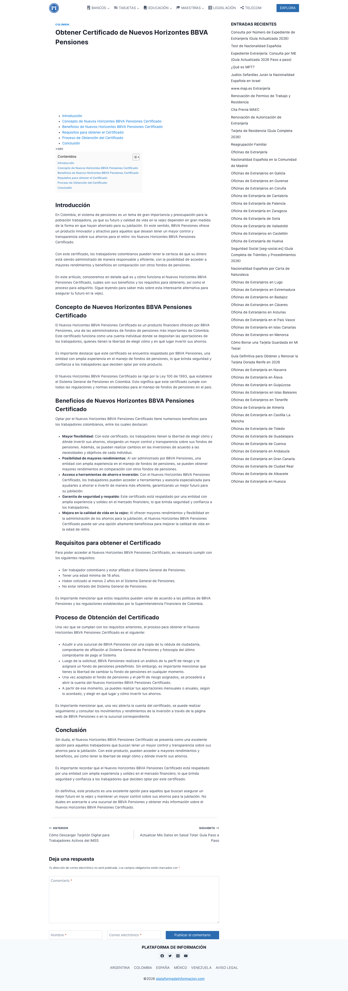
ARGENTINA (120, 968)
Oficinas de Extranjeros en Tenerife (259, 400)
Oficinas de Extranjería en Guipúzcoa (261, 385)
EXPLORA (288, 8)
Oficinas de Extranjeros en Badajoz (259, 297)
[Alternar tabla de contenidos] (134, 157)
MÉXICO (180, 968)
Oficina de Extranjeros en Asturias (258, 312)
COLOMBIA (143, 968)
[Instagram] (178, 955)
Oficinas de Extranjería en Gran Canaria (263, 459)
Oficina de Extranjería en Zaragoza (259, 211)
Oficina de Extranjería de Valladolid (259, 226)
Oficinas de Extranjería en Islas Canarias (263, 327)
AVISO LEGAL (227, 968)
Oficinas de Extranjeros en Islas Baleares (264, 392)
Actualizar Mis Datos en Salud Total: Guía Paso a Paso (179, 834)
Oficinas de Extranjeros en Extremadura (263, 290)
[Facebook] (162, 955)
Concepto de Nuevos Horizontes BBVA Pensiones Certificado (112, 121)
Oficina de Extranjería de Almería (257, 407)
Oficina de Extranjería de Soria (255, 219)
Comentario (61, 881)
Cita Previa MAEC (245, 110)
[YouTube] (185, 955)
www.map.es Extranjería (250, 88)
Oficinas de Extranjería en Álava (257, 377)
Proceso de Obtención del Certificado (92, 138)
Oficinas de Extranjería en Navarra (258, 370)
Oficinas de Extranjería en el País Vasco (263, 320)
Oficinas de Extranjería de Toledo (258, 429)
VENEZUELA (201, 968)
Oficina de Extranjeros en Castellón (259, 233)
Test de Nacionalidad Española (256, 46)
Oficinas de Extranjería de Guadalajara (262, 436)
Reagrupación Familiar (249, 144)
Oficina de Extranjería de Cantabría (259, 196)
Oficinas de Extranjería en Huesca (258, 481)
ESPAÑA (163, 968)
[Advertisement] (134, 78)
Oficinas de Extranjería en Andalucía (260, 451)
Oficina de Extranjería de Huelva (257, 241)
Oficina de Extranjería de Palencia (258, 203)
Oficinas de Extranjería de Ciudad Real (262, 466)
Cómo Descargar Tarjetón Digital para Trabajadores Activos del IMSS (79, 834)
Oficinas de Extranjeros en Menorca (260, 335)
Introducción (72, 116)
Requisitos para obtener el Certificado (93, 132)
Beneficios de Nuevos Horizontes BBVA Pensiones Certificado (112, 127)
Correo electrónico (125, 935)
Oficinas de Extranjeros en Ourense (259, 181)
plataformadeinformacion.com (180, 979)
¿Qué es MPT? (243, 67)
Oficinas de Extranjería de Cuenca (258, 444)
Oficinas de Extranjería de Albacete (259, 474)
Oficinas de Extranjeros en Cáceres (259, 305)
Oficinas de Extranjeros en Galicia (258, 173)
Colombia (62, 24)
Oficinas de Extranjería (249, 152)
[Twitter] (170, 955)
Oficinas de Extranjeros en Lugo (257, 282)
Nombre (59, 935)
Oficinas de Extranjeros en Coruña (258, 188)
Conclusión (71, 143)
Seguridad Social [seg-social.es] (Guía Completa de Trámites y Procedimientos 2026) (263, 255)
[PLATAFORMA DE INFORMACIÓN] (54, 8)
